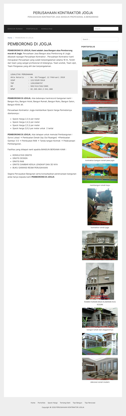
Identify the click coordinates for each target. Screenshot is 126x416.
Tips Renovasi (90, 403)
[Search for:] (99, 39)
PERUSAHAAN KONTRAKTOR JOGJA (63, 13)
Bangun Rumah (15, 29)
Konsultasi (46, 29)
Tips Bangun (77, 403)
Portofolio (32, 29)
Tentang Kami (65, 403)
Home (10, 38)
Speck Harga (52, 403)
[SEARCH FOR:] (106, 29)
